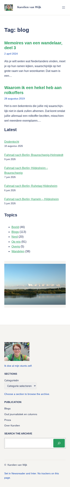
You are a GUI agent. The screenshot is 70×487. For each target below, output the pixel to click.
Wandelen (17, 251)
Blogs (15, 231)
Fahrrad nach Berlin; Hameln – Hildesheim (31, 199)
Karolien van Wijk (29, 7)
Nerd (14, 236)
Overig (15, 246)
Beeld (15, 227)
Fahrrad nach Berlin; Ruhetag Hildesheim (30, 185)
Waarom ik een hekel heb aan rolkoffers (33, 90)
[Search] (59, 443)
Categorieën (11, 380)
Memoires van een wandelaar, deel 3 (33, 45)
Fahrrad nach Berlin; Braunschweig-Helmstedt (33, 154)
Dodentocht (11, 141)
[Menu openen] (63, 7)
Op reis (16, 241)
